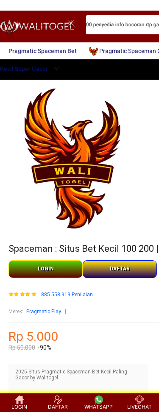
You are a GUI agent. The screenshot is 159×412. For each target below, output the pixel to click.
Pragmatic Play (43, 312)
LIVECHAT (139, 407)
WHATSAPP (98, 407)
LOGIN (46, 269)
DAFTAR (120, 269)
